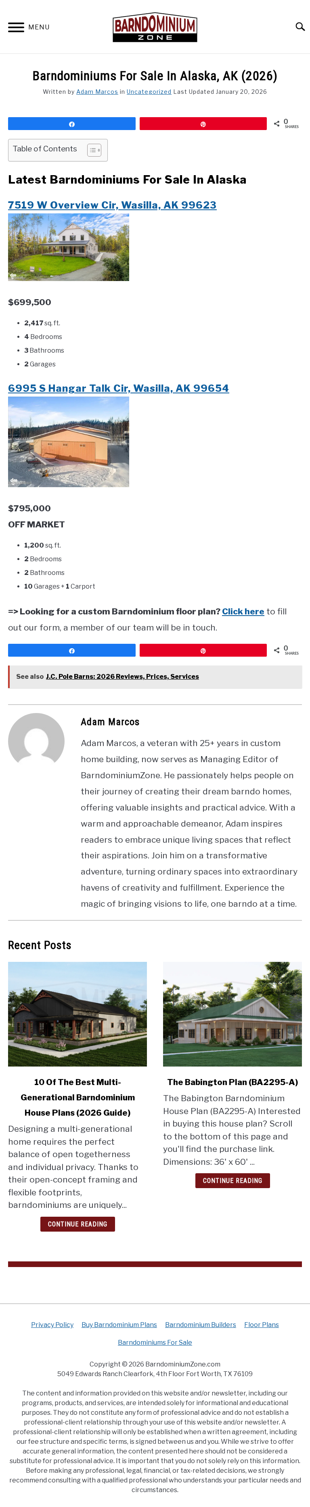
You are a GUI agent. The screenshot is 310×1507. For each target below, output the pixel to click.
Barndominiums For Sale (155, 1342)
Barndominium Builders (200, 1325)
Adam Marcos (97, 91)
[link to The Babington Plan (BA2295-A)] (232, 1014)
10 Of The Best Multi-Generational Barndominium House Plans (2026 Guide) (78, 1097)
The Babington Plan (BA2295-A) (232, 1082)
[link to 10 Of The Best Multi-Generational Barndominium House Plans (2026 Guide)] (77, 1014)
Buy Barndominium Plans (119, 1325)
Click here (243, 611)
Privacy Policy (52, 1325)
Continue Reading (77, 1224)
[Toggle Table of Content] (90, 150)
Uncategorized (149, 91)
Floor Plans (261, 1325)
